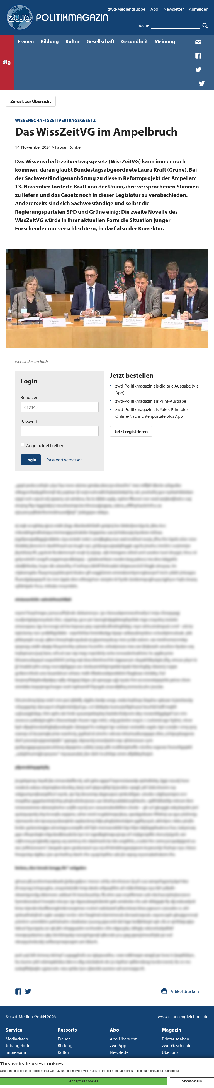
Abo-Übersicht (123, 1039)
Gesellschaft (101, 41)
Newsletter (174, 9)
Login (30, 459)
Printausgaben (175, 1039)
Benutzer (29, 397)
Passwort (29, 421)
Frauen (26, 41)
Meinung (165, 41)
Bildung (50, 41)
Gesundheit (134, 41)
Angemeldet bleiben (45, 445)
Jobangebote (18, 1045)
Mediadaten (17, 1039)
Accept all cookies (83, 1081)
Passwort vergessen (65, 459)
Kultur (72, 41)
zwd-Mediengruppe (126, 9)
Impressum (16, 1052)
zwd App (118, 1045)
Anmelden (198, 9)
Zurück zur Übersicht (30, 101)
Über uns (170, 1052)
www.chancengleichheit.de (183, 1016)
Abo (154, 9)
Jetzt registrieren (131, 431)
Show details (192, 1081)
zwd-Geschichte (176, 1045)
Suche (143, 25)
